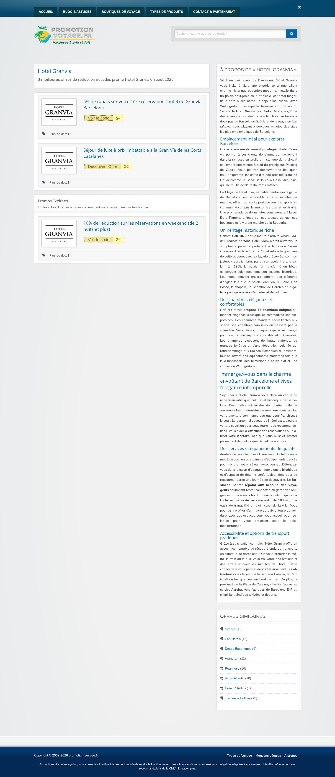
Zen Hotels (233, 639)
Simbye (230, 629)
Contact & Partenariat (214, 11)
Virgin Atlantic (234, 678)
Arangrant (232, 658)
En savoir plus (186, 768)
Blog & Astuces (77, 11)
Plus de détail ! (60, 134)
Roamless (232, 668)
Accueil (46, 11)
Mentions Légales (268, 755)
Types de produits (166, 11)
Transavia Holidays (238, 698)
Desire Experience (238, 648)
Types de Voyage (239, 755)
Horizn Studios (235, 688)
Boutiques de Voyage (121, 11)
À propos (290, 755)
